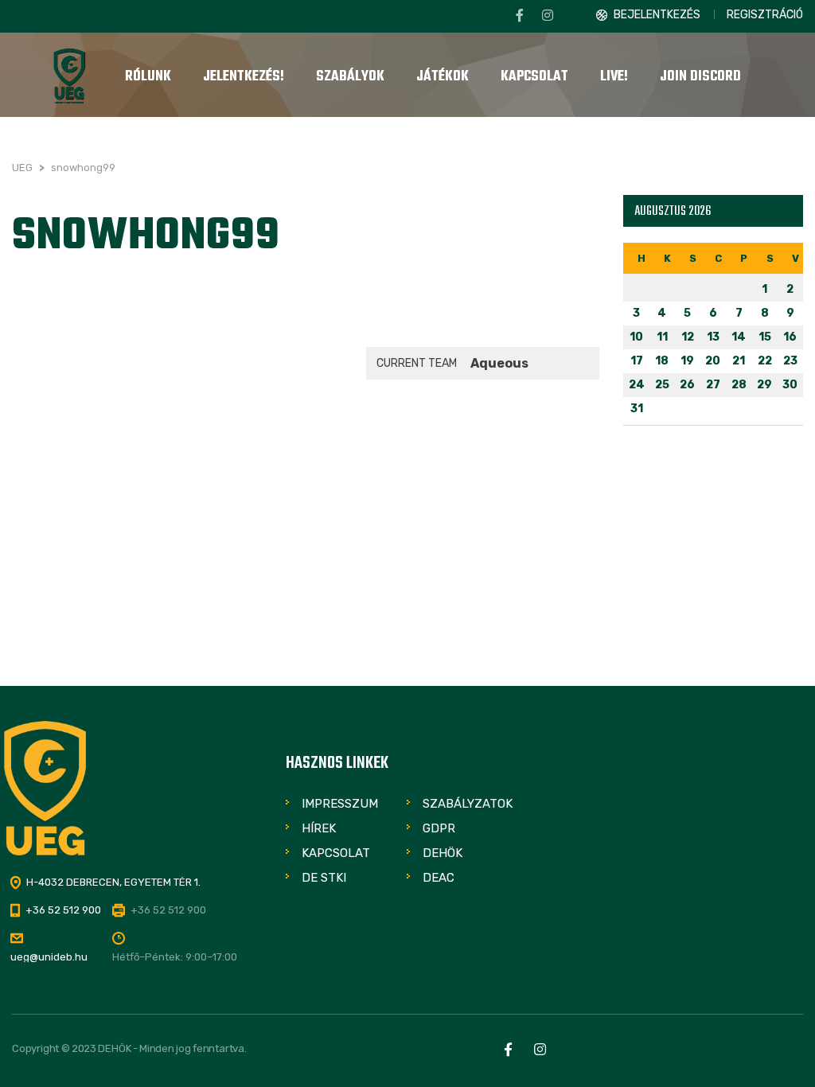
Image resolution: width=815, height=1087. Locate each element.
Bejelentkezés (657, 14)
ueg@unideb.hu (49, 957)
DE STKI (324, 878)
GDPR (439, 828)
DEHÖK (442, 853)
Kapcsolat (336, 853)
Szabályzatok (468, 804)
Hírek (319, 828)
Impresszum (340, 804)
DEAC (438, 878)
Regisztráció (765, 14)
